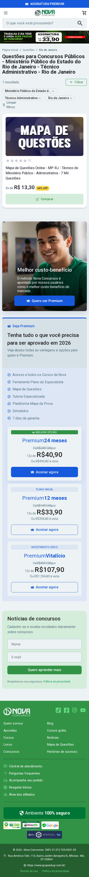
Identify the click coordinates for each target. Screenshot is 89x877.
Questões (29, 50)
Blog (50, 723)
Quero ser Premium (47, 301)
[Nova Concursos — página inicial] (45, 12)
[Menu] (5, 12)
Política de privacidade (56, 681)
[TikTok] (58, 710)
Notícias (53, 738)
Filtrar (79, 82)
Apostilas (10, 730)
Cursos (8, 738)
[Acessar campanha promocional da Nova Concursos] (44, 37)
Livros (7, 744)
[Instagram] (74, 710)
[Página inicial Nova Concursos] (16, 712)
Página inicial (10, 50)
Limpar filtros (11, 105)
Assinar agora (47, 472)
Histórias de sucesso (62, 752)
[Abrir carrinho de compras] (84, 13)
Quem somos (13, 723)
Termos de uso (29, 871)
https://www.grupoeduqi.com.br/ (46, 865)
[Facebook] (66, 710)
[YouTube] (83, 710)
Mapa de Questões (60, 744)
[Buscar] (82, 23)
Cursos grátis (56, 730)
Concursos (11, 752)
